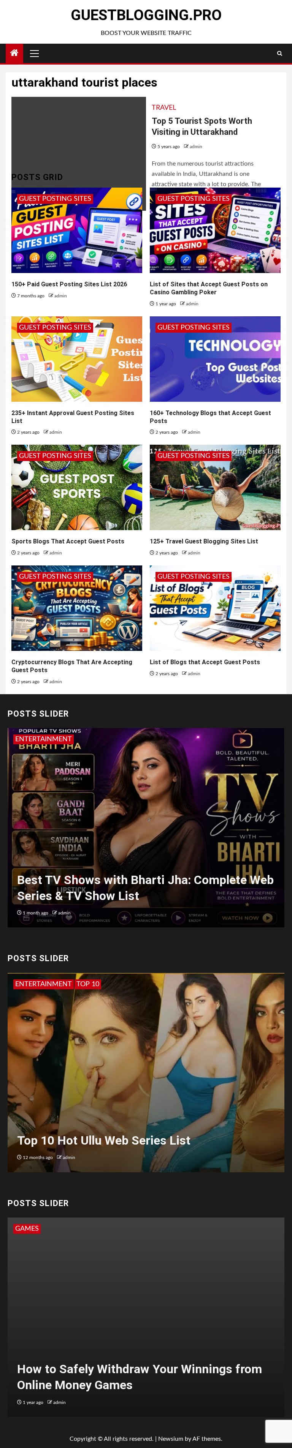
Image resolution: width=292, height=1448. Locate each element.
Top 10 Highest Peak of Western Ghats (123, 1140)
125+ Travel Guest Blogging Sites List (204, 541)
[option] (146, 831)
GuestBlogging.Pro (146, 15)
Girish (66, 913)
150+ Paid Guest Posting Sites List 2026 (69, 284)
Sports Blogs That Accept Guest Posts (67, 541)
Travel (164, 107)
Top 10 (26, 984)
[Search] (279, 53)
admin (196, 146)
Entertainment (43, 739)
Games (27, 1228)
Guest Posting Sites (55, 199)
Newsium (170, 1439)
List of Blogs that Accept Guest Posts (205, 662)
